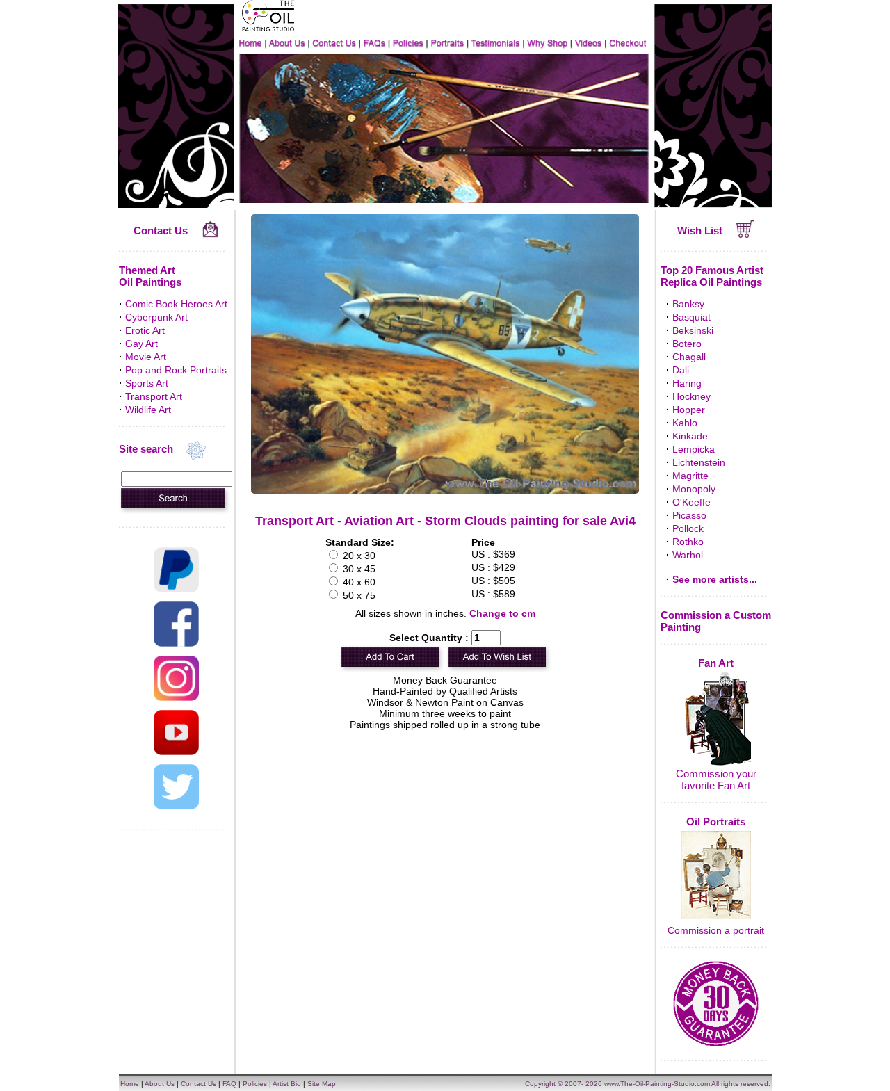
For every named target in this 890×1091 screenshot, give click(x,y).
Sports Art (146, 383)
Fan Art (716, 663)
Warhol (687, 554)
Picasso (689, 515)
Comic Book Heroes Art (176, 303)
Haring (687, 383)
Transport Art (153, 396)
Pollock (688, 528)
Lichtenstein (698, 462)
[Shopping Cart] (745, 234)
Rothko (688, 541)
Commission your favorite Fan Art (716, 779)
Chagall (689, 356)
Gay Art (141, 343)
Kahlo (684, 422)
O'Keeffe (691, 502)
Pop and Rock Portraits (176, 369)
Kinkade (690, 436)
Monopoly (693, 488)
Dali (680, 369)
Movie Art (145, 356)
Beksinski (692, 330)
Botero (687, 343)
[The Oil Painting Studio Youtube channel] (176, 751)
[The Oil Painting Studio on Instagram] (176, 697)
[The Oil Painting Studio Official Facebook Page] (176, 643)
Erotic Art (145, 330)
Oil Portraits (715, 821)
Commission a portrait (716, 930)
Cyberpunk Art (156, 317)
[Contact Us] (210, 234)
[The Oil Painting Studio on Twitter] (176, 805)
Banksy (688, 303)
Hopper (688, 409)
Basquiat (691, 317)
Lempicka (693, 449)
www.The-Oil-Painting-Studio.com (657, 1084)
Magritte (690, 475)
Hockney (691, 396)
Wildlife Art (148, 409)
